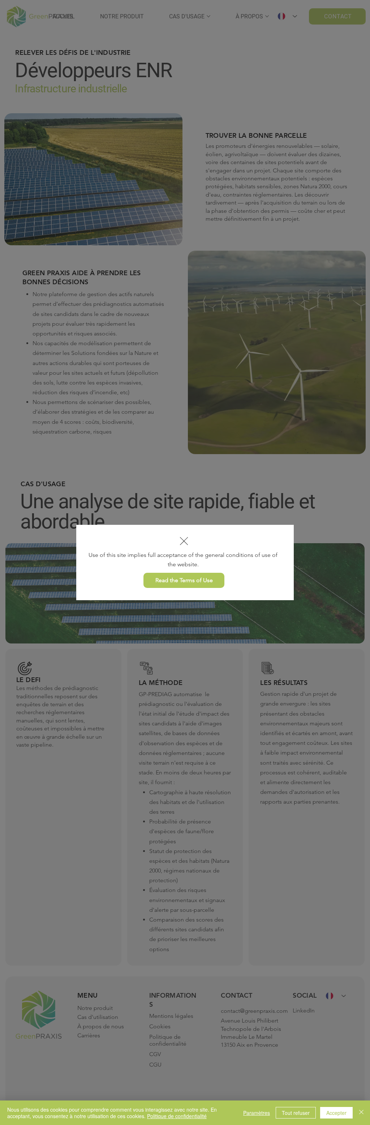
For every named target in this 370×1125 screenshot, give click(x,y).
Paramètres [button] (256, 1112)
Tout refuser (296, 1112)
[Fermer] (361, 1112)
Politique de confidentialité (177, 1116)
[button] (184, 541)
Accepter (336, 1112)
